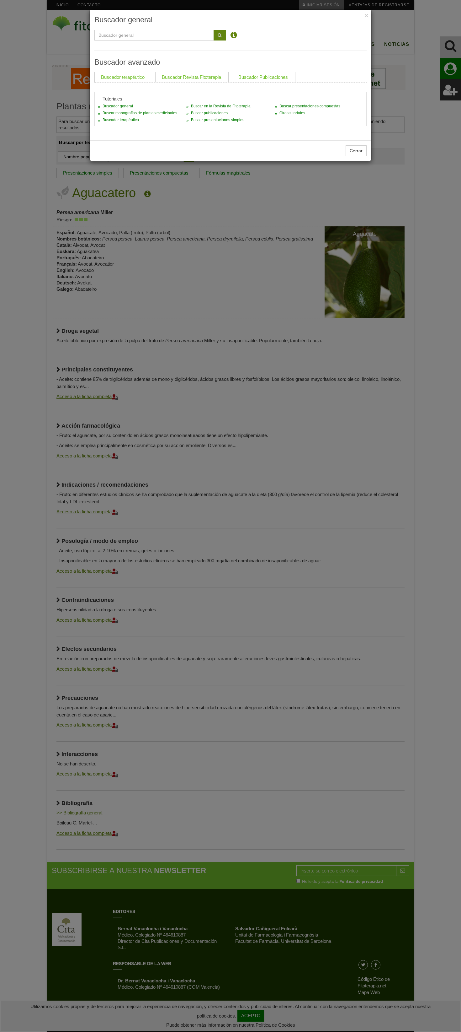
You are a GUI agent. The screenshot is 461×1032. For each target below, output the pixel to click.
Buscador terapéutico (121, 120)
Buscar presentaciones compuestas (309, 106)
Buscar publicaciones (209, 113)
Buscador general (118, 106)
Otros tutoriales (292, 113)
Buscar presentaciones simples (217, 120)
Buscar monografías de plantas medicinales (140, 113)
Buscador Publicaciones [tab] (263, 77)
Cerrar (356, 150)
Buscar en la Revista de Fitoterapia (221, 106)
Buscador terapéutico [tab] (123, 77)
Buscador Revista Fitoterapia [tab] (191, 77)
